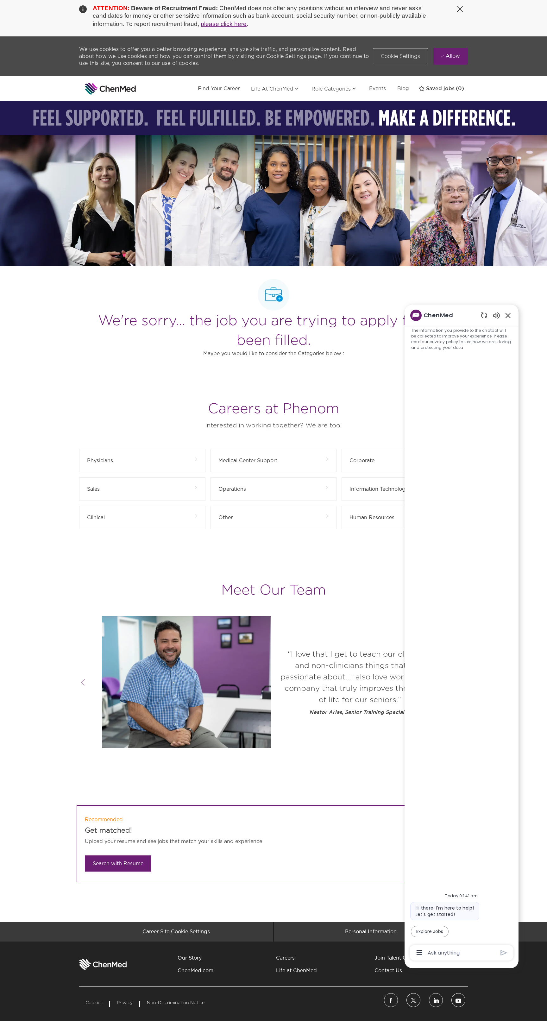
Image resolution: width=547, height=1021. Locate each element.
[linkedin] (436, 1000)
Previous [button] (83, 682)
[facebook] (391, 1000)
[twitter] (413, 1000)
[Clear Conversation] (484, 315)
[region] (462, 633)
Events (377, 88)
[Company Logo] (95, 88)
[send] (504, 953)
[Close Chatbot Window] (508, 315)
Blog (403, 88)
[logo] (103, 964)
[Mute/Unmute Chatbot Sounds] (496, 315)
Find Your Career (219, 88)
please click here (224, 24)
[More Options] (419, 952)
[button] (400, 56)
